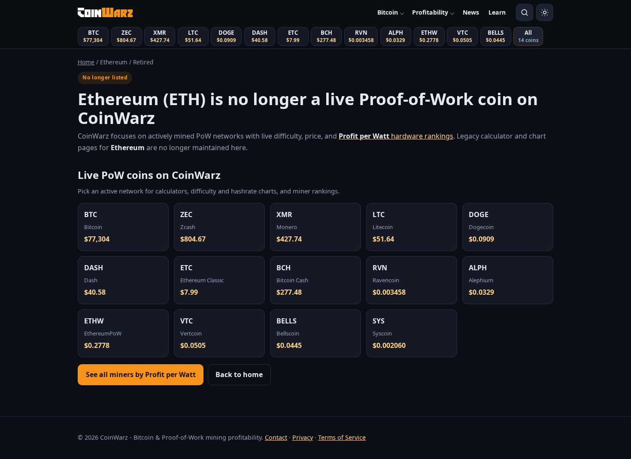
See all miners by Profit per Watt (141, 374)
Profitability (430, 12)
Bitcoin (387, 12)
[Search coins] (524, 12)
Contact (276, 437)
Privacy (302, 437)
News (471, 12)
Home (86, 62)
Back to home (239, 374)
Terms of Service (342, 437)
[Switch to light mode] (544, 12)
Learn (497, 12)
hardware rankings (396, 136)
